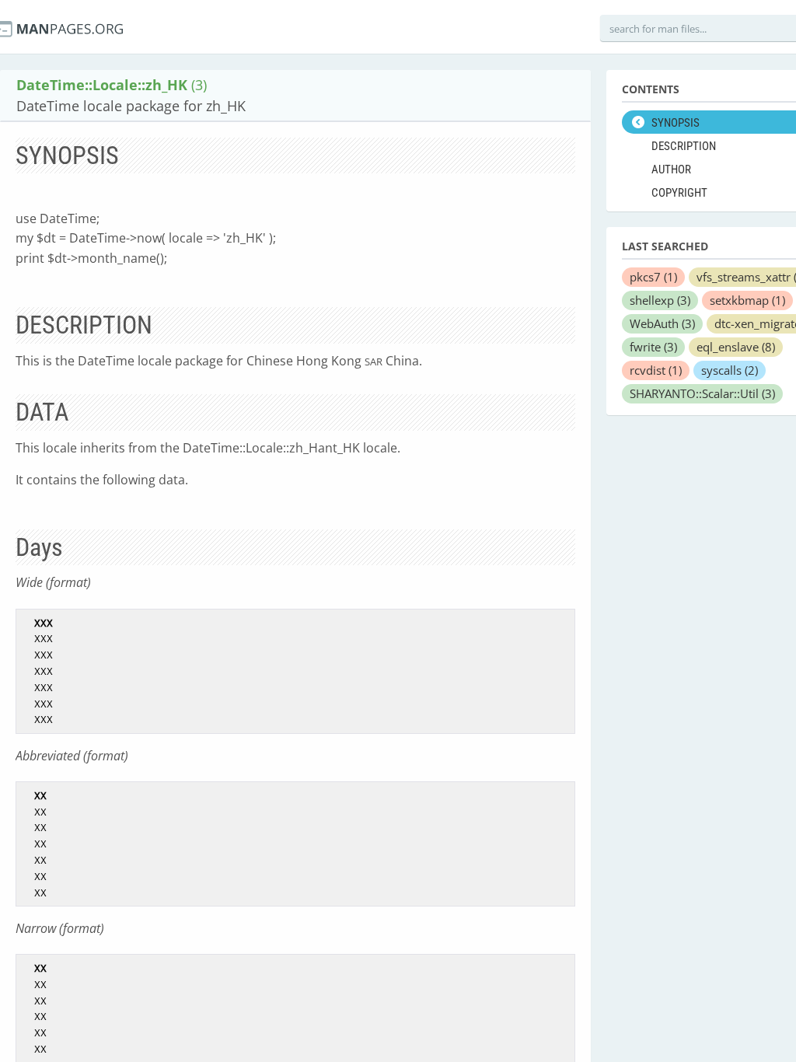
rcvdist (656, 370)
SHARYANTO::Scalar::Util (702, 393)
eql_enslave (735, 347)
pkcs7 (653, 277)
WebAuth (662, 323)
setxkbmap (747, 300)
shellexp (660, 300)
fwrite (653, 347)
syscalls (729, 370)
